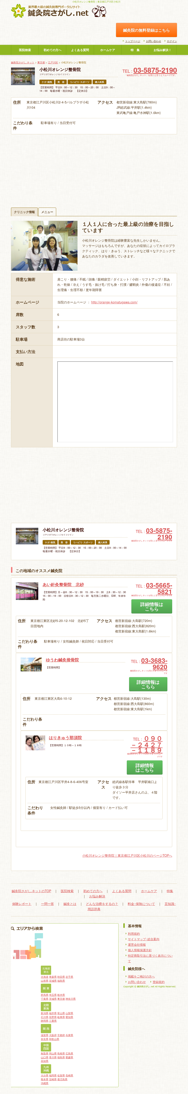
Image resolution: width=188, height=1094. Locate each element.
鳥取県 (44, 1053)
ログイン (172, 41)
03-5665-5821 (159, 588)
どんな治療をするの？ (102, 903)
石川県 (44, 1017)
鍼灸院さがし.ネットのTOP (31, 891)
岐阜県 (61, 1017)
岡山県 (53, 1053)
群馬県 (44, 995)
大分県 (44, 1075)
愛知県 (69, 1017)
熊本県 (44, 1079)
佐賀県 (61, 1075)
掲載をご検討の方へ (141, 976)
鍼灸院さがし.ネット (22, 62)
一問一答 (47, 903)
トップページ (132, 41)
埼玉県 (53, 995)
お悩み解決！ (162, 50)
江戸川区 (53, 62)
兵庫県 (69, 1035)
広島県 (69, 1053)
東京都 (41, 62)
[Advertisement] (94, 169)
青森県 (53, 976)
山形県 (44, 980)
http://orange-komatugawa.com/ (114, 302)
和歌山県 (54, 1039)
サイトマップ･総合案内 (143, 939)
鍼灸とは (70, 903)
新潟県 (44, 1013)
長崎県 (69, 1075)
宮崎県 (53, 1079)
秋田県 (61, 976)
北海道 (44, 976)
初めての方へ (52, 50)
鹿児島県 (62, 1079)
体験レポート (21, 903)
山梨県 (69, 1013)
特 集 (135, 50)
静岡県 (44, 1020)
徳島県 (61, 1057)
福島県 (61, 980)
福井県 (53, 1013)
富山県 (61, 1013)
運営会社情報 (137, 945)
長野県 (53, 1017)
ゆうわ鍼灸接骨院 (62, 660)
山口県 (44, 1057)
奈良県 (44, 1039)
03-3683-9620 (154, 663)
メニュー (47, 212)
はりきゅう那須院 (65, 737)
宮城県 (53, 980)
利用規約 (134, 934)
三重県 (53, 1020)
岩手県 (69, 976)
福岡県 (53, 1075)
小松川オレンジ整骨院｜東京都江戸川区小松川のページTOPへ (127, 855)
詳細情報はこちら (151, 606)
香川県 (53, 1057)
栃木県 (61, 995)
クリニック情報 (24, 212)
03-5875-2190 (155, 70)
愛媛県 (69, 1057)
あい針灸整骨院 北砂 (63, 584)
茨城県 (53, 998)
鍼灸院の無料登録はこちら (146, 30)
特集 (170, 891)
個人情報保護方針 (140, 950)
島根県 (61, 1053)
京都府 (61, 1035)
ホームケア (107, 50)
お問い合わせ (153, 41)
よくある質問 (80, 50)
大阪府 (53, 1035)
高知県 (44, 1061)
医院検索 (25, 50)
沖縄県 (44, 1083)
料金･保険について (141, 903)
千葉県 (44, 998)
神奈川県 (71, 998)
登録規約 (159, 982)
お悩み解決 (97, 896)
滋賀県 (44, 1035)
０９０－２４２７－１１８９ (146, 743)
